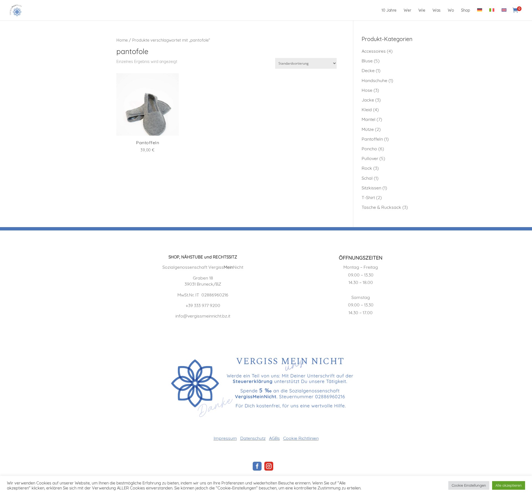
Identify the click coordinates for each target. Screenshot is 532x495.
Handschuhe (374, 80)
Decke (368, 70)
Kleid (367, 109)
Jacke (368, 100)
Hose (367, 90)
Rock (367, 168)
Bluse (367, 61)
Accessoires (374, 51)
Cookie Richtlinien (301, 438)
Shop (465, 10)
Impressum (225, 438)
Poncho (369, 148)
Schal (367, 178)
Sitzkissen (371, 188)
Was (437, 10)
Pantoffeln (372, 139)
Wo (451, 10)
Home (122, 40)
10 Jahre (389, 10)
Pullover (370, 158)
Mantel (368, 119)
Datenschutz (253, 438)
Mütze (368, 129)
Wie (421, 10)
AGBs (274, 438)
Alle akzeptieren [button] (508, 485)
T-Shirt (368, 197)
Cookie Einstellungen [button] (469, 485)
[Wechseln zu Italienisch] (491, 14)
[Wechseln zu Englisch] (504, 14)
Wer (407, 10)
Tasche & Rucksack (381, 207)
